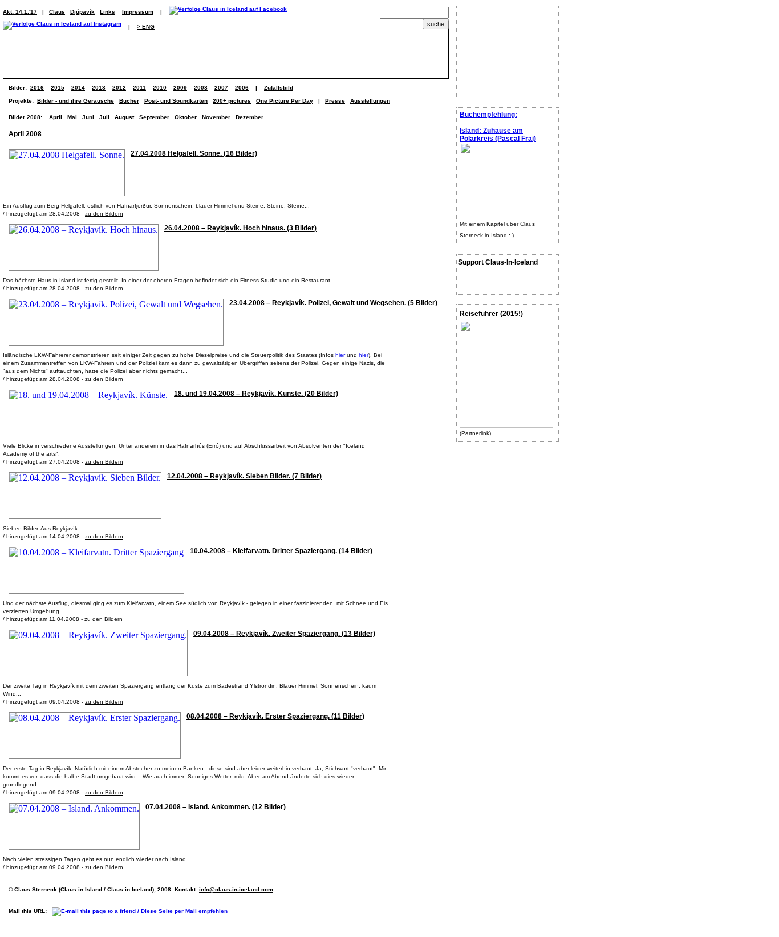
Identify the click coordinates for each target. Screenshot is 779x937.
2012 (119, 87)
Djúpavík (82, 12)
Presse (335, 101)
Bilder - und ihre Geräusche (75, 101)
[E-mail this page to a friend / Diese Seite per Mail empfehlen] (142, 911)
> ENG (146, 26)
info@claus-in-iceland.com (236, 889)
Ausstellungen (370, 101)
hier (340, 355)
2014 (78, 87)
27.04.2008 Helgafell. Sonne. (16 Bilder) (194, 153)
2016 (37, 87)
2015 (57, 87)
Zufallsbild (278, 87)
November (216, 117)
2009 (180, 87)
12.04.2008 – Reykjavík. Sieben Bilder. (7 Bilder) (244, 476)
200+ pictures (232, 101)
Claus (57, 12)
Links (107, 12)
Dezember (249, 117)
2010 (160, 87)
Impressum (137, 12)
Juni (88, 117)
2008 (201, 87)
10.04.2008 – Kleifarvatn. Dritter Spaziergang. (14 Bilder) (281, 551)
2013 (99, 87)
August (124, 117)
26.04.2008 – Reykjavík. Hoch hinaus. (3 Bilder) (240, 228)
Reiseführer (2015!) (491, 314)
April (55, 117)
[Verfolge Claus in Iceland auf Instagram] (62, 26)
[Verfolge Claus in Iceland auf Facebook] (228, 12)
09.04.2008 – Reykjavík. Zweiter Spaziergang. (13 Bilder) (284, 634)
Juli (104, 117)
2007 (221, 87)
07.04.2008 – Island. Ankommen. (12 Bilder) (215, 807)
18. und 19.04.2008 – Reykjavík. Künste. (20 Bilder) (256, 393)
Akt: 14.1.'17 (20, 12)
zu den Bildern (104, 213)
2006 (242, 87)
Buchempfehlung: (488, 115)
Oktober (186, 117)
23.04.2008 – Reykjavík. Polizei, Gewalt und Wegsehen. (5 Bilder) (333, 303)
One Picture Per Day (284, 101)
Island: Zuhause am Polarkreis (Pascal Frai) (498, 135)
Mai (72, 117)
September (154, 117)
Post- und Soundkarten (176, 101)
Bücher (129, 101)
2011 (139, 87)
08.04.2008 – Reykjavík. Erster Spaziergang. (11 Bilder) (275, 716)
